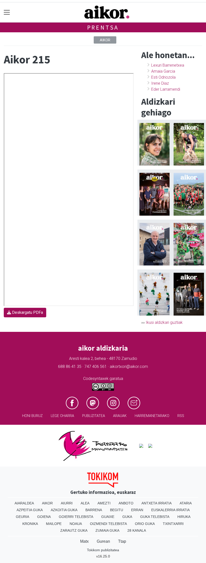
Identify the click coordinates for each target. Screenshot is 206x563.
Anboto (126, 503)
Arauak (120, 416)
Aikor (105, 40)
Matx (84, 541)
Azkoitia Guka (64, 510)
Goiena (44, 517)
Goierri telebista (76, 517)
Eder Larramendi (165, 89)
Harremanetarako (152, 416)
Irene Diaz (160, 83)
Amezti (104, 503)
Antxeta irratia (156, 503)
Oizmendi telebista (108, 524)
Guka (127, 517)
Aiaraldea (24, 503)
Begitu (116, 510)
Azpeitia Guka (30, 510)
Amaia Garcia (163, 71)
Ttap (122, 541)
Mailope (54, 524)
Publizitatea (93, 416)
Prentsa (103, 27)
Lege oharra (62, 416)
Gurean (103, 541)
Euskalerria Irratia (170, 510)
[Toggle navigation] (7, 12)
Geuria (22, 517)
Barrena (93, 510)
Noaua (76, 524)
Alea (85, 503)
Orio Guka (145, 524)
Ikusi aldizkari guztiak (164, 322)
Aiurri (67, 503)
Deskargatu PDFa (27, 312)
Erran (137, 510)
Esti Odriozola (163, 77)
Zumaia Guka (107, 530)
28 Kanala (136, 530)
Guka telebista (154, 517)
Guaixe (107, 517)
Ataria (186, 503)
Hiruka (183, 517)
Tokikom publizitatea (103, 550)
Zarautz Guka (73, 530)
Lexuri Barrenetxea (167, 65)
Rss (180, 416)
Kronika (30, 524)
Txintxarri (173, 524)
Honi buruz (32, 416)
